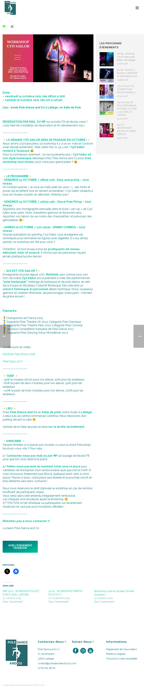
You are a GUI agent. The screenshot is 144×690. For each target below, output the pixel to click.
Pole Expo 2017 (13, 361)
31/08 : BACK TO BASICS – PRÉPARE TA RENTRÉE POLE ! (127, 73)
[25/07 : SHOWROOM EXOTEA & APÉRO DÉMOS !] (107, 130)
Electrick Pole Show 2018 (19, 354)
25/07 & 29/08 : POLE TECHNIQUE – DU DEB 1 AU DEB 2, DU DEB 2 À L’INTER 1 (127, 108)
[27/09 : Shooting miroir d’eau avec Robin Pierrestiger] (107, 59)
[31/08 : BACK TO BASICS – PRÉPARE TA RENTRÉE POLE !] (107, 75)
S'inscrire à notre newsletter (122, 658)
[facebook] (75, 651)
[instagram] (83, 651)
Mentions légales (116, 653)
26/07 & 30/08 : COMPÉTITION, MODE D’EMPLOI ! (126, 89)
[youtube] (90, 651)
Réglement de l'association (121, 649)
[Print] (14, 26)
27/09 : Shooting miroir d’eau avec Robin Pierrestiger (126, 56)
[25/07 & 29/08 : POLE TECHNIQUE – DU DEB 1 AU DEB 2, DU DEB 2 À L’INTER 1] (107, 108)
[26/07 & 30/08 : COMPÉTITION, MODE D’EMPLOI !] (107, 92)
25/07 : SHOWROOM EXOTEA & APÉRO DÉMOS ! (126, 129)
